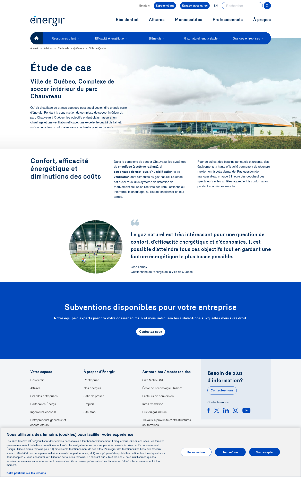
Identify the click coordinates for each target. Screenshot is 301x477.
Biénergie (155, 38)
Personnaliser (196, 452)
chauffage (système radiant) (138, 166)
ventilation (122, 177)
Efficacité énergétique (109, 38)
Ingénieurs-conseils (43, 412)
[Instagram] (235, 411)
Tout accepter (264, 452)
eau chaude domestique (131, 172)
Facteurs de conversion (158, 396)
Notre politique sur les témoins (26, 473)
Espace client (165, 5)
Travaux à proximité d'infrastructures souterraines (166, 422)
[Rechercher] (267, 5)
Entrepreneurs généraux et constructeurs (48, 422)
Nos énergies (92, 388)
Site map (89, 412)
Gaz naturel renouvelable (200, 38)
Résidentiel (37, 380)
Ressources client (64, 38)
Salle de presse (94, 396)
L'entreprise (91, 380)
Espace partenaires (195, 5)
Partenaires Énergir (43, 404)
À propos (262, 19)
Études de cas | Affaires (71, 48)
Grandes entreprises (246, 38)
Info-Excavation (152, 404)
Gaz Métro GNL (153, 380)
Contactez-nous (222, 390)
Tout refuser (230, 452)
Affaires (48, 48)
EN (216, 5)
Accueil (34, 48)
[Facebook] (208, 411)
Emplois (144, 5)
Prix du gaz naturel (154, 412)
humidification (162, 172)
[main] (150, 452)
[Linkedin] (226, 411)
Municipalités (188, 19)
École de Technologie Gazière (162, 388)
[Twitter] (216, 411)
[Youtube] (246, 411)
